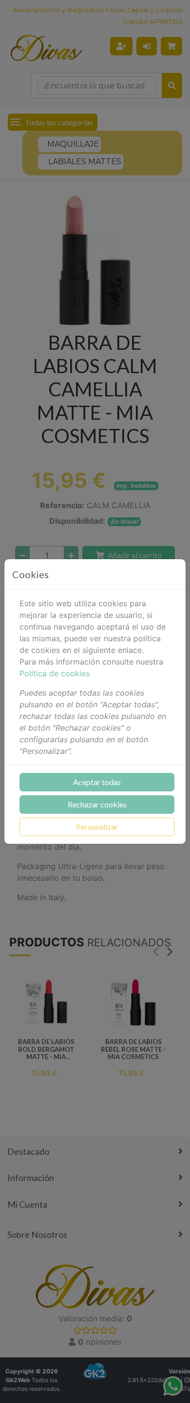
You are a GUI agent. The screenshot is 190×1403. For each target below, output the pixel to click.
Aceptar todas (97, 782)
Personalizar (97, 826)
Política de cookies (54, 673)
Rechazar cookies (97, 804)
